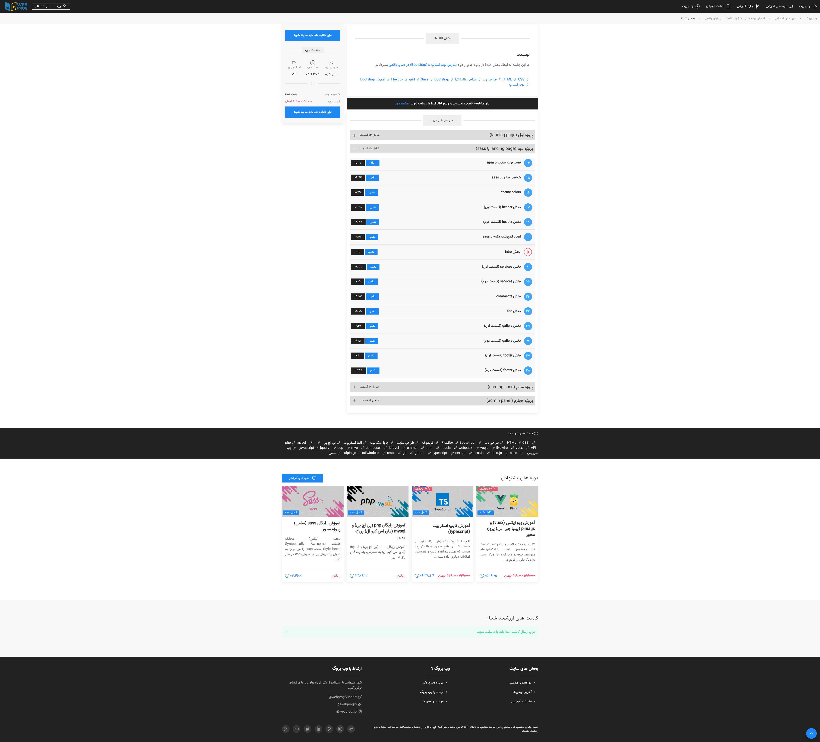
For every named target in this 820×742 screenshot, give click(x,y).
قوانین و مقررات (433, 701)
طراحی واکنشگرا (465, 79)
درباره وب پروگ (433, 682)
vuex (519, 448)
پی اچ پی (330, 443)
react (390, 453)
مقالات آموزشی (715, 6)
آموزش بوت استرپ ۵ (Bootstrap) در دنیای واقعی (735, 18)
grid (412, 79)
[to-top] (811, 733)
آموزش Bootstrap (373, 79)
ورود (59, 6)
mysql (301, 443)
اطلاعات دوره (312, 50)
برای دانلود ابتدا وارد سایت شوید (313, 35)
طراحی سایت (406, 443)
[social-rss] (286, 729)
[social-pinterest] (329, 729)
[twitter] (307, 729)
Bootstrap (466, 443)
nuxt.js (496, 453)
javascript (306, 448)
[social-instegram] (340, 729)
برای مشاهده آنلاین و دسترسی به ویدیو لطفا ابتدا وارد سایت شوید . (442, 103)
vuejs (483, 448)
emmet (411, 448)
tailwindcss (370, 453)
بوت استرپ (517, 84)
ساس (333, 453)
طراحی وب (490, 79)
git (404, 453)
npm (428, 448)
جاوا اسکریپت (379, 443)
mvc (354, 448)
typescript (439, 453)
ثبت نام (40, 6)
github (419, 453)
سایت (488, 632)
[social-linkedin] (318, 729)
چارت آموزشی (745, 6)
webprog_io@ (346, 711)
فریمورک (428, 443)
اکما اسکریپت (353, 443)
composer (373, 448)
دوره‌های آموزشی (520, 682)
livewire (501, 448)
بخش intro (442, 38)
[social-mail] (296, 729)
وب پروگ (804, 6)
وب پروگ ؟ (686, 6)
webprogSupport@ (343, 697)
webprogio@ (347, 704)
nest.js (478, 453)
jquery (324, 448)
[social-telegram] (351, 729)
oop (340, 448)
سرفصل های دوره (442, 120)
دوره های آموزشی (776, 6)
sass (513, 453)
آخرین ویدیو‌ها (522, 692)
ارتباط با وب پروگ (432, 692)
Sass (424, 79)
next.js (459, 453)
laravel (393, 448)
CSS (513, 79)
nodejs (445, 448)
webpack (465, 448)
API (533, 448)
